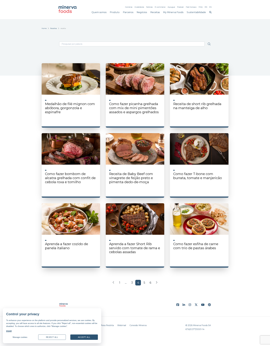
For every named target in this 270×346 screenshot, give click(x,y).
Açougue (171, 7)
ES (210, 7)
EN (206, 7)
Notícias (149, 7)
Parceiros (128, 12)
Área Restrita (107, 325)
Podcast (180, 7)
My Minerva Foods (173, 12)
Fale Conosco (191, 7)
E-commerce (160, 7)
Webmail (121, 325)
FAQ (200, 7)
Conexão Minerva (138, 325)
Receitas (155, 12)
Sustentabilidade (196, 12)
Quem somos (99, 12)
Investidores (139, 7)
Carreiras (128, 7)
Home (44, 28)
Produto (115, 12)
